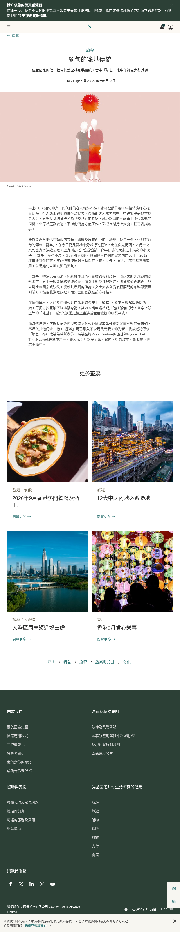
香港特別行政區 (144, 909)
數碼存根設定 (102, 754)
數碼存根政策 (34, 925)
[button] (174, 921)
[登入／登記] (170, 27)
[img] (171, 5)
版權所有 (13, 906)
